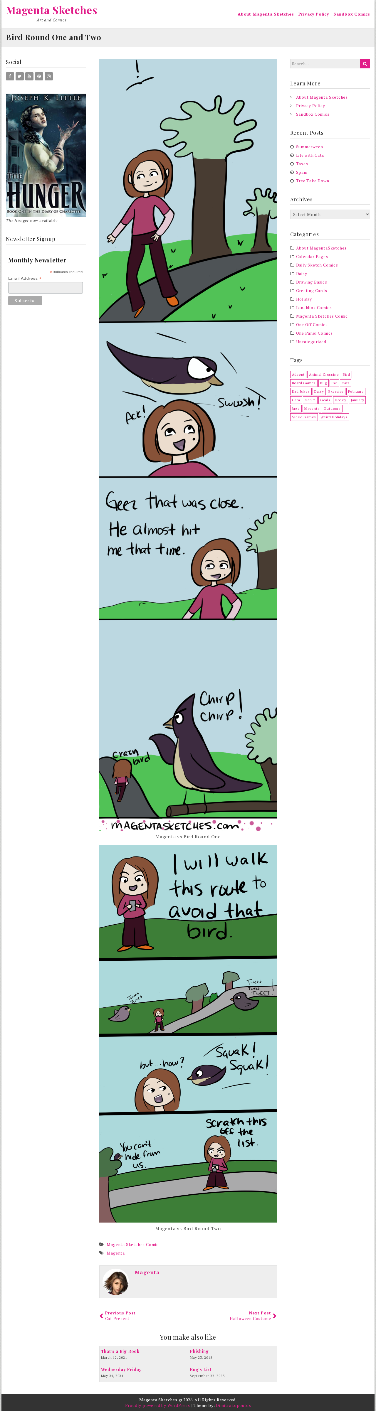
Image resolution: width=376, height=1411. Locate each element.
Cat (334, 383)
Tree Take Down (312, 180)
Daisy (301, 273)
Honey (340, 400)
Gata (296, 400)
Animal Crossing (323, 374)
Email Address (25, 278)
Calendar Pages (312, 256)
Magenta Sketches (52, 9)
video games (304, 417)
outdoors (332, 408)
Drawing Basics (311, 282)
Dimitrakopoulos (233, 1405)
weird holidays (333, 417)
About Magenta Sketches (266, 14)
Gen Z (310, 400)
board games (304, 383)
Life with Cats (310, 155)
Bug (323, 383)
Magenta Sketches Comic (133, 1244)
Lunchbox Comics (314, 307)
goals (325, 400)
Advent (298, 374)
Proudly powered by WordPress (157, 1405)
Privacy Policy (313, 14)
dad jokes (301, 391)
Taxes (302, 163)
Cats (346, 383)
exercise (336, 391)
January (357, 400)
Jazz (296, 408)
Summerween (309, 146)
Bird (346, 374)
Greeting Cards (311, 290)
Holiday (304, 299)
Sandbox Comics (351, 14)
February (355, 391)
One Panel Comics (314, 333)
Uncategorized (311, 341)
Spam (302, 172)
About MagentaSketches (321, 248)
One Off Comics (312, 324)
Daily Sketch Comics (317, 265)
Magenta (116, 1253)
